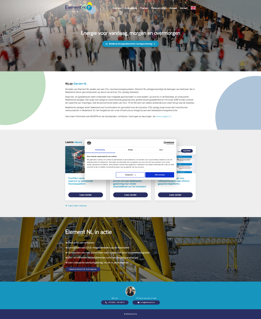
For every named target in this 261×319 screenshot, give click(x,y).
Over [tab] (161, 150)
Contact (184, 8)
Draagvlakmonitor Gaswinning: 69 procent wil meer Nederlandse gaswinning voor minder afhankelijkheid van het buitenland (129, 182)
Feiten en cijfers (158, 8)
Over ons (116, 8)
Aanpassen (129, 175)
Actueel (173, 8)
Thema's (144, 8)
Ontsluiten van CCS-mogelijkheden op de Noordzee (98, 247)
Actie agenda (130, 8)
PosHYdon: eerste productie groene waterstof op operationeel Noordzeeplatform (85, 181)
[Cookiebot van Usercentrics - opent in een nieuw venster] (165, 143)
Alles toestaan (160, 175)
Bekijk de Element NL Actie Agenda (82, 269)
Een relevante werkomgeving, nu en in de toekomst (98, 262)
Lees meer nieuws (77, 205)
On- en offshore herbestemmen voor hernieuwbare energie (103, 257)
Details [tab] (130, 150)
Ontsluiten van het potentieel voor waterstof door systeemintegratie (109, 252)
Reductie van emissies (81, 242)
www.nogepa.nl (163, 116)
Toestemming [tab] (100, 150)
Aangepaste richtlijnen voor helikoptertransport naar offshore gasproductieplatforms (174, 181)
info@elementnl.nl (148, 302)
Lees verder (86, 195)
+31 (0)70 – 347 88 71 (116, 302)
